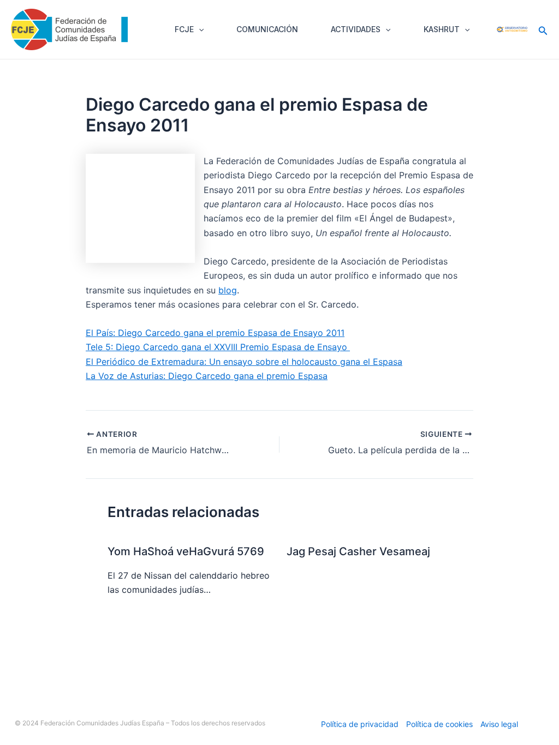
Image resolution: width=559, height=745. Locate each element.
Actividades (355, 29)
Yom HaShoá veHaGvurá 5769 (186, 551)
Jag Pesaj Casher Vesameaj (358, 551)
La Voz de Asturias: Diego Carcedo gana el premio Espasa (207, 375)
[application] (199, 29)
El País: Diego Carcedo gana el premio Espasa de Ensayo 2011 (215, 332)
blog (227, 290)
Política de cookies (439, 724)
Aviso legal (499, 724)
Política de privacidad (360, 724)
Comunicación (267, 29)
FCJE (184, 29)
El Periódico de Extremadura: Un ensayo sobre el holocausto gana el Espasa (244, 361)
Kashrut (442, 29)
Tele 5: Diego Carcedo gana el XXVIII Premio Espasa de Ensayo (218, 346)
